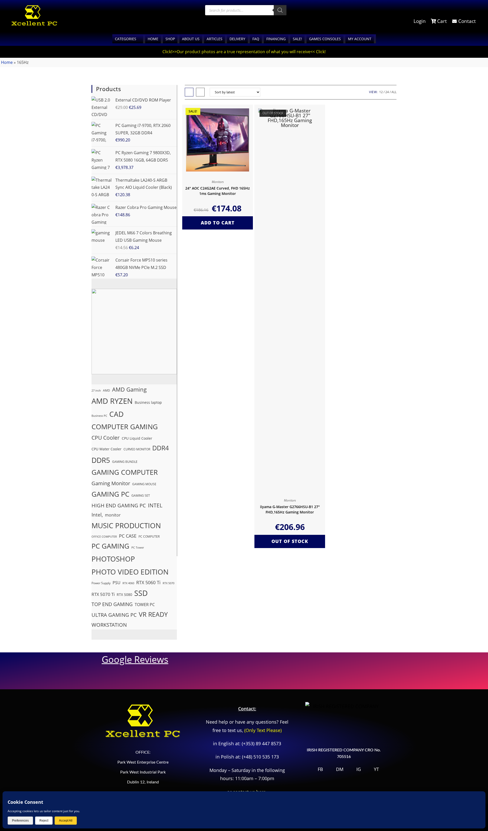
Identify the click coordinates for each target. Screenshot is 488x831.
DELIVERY (237, 38)
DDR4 (160, 448)
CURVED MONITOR (137, 449)
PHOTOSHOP (113, 559)
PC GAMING (110, 546)
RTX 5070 (168, 583)
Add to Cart (218, 223)
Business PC (99, 416)
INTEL (155, 505)
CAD (116, 414)
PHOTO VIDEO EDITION (130, 572)
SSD (141, 593)
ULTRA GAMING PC (114, 614)
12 (381, 92)
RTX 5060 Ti (148, 582)
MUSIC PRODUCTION (126, 525)
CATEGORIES (125, 38)
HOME (153, 38)
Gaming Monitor (111, 483)
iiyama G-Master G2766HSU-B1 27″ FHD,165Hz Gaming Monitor (290, 509)
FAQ (255, 38)
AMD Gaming (129, 389)
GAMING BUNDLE (125, 462)
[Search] (280, 10)
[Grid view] (189, 92)
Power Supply (101, 583)
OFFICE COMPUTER (104, 536)
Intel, (97, 514)
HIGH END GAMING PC (119, 505)
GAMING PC (110, 494)
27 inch (96, 390)
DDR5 (101, 460)
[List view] (200, 92)
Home (7, 62)
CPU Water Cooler (106, 449)
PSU (116, 582)
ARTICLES (214, 38)
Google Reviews (135, 659)
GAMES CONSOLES (325, 38)
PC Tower (137, 547)
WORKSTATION (109, 624)
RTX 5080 (124, 594)
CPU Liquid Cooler (137, 438)
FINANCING (276, 38)
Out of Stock (289, 541)
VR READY (153, 614)
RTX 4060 (128, 583)
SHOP (170, 38)
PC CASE (127, 536)
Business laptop (148, 402)
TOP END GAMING (112, 604)
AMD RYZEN (112, 401)
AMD (106, 390)
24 (387, 92)
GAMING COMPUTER (125, 472)
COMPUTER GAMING (125, 426)
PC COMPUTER (149, 536)
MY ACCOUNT (359, 38)
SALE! (297, 38)
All (393, 92)
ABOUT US (191, 38)
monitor (113, 515)
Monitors (218, 182)
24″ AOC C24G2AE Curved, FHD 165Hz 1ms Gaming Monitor (217, 191)
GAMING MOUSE (144, 484)
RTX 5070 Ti (103, 594)
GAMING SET (140, 495)
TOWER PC (145, 604)
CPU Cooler (106, 437)
